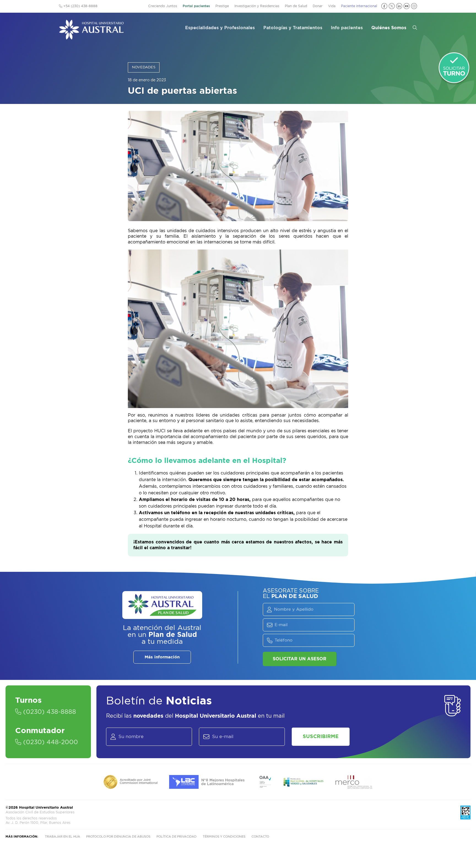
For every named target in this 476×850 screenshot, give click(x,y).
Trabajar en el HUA (62, 836)
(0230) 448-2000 (49, 742)
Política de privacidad (176, 836)
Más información (162, 657)
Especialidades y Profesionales (220, 28)
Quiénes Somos (388, 28)
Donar (318, 6)
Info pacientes (347, 28)
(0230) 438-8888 (48, 712)
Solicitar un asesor (299, 659)
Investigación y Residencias (256, 6)
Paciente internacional (359, 6)
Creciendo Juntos (162, 6)
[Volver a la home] (91, 37)
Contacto (260, 836)
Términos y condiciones (224, 836)
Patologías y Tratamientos (292, 28)
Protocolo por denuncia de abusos (118, 836)
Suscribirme (321, 736)
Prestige (222, 6)
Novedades (143, 67)
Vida (332, 6)
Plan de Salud (296, 6)
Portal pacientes (196, 6)
